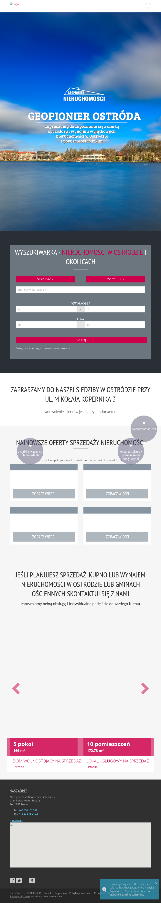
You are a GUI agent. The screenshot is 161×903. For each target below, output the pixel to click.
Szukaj (81, 340)
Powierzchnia (80, 303)
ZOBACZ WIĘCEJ (43, 493)
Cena (80, 319)
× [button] (156, 882)
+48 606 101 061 (28, 810)
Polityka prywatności (80, 893)
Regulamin (61, 893)
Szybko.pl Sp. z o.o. (20, 896)
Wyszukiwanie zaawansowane (53, 348)
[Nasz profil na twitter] (19, 880)
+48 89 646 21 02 (28, 813)
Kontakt (18, 820)
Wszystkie (115, 279)
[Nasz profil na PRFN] (25, 880)
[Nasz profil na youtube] (32, 880)
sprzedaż (44, 279)
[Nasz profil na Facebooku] (12, 880)
